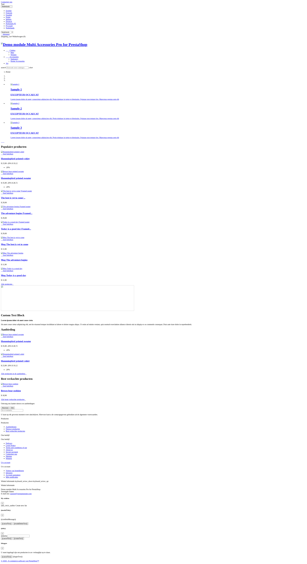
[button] (2, 142)
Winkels (9, 458)
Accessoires (12, 57)
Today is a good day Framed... (16, 229)
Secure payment (12, 452)
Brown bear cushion (11, 390)
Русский (9, 26)
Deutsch (9, 21)
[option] (156, 92)
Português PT (11, 24)
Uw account (5, 463)
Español (9, 15)
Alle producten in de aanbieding (14, 374)
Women (13, 55)
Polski (8, 17)
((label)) (4, 536)
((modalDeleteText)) (20, 524)
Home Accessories (18, 61)
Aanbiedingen (11, 427)
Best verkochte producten (15, 431)
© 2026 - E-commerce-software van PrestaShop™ (20, 561)
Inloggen (9, 473)
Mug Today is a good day (13, 275)
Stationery (14, 59)
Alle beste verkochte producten (13, 399)
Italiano (8, 19)
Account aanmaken (13, 475)
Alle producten (7, 284)
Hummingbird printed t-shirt (15, 158)
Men (12, 53)
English (9, 11)
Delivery (9, 443)
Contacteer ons (6, 2)
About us (9, 450)
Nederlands (10, 28)
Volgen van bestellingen (15, 471)
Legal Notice (11, 445)
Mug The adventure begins (14, 260)
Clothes (10, 50)
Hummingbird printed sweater (16, 178)
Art (7, 63)
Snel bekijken (7, 154)
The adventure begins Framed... (16, 213)
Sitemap (9, 456)
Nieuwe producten (13, 429)
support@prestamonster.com (21, 494)
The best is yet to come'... (13, 198)
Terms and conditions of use (16, 448)
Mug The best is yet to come (14, 244)
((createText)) (18, 538)
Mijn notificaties (12, 477)
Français (9, 13)
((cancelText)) (6, 524)
